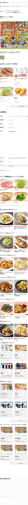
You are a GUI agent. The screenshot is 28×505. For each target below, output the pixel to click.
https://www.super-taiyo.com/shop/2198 (17, 157)
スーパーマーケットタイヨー (12, 10)
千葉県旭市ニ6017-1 (13, 131)
